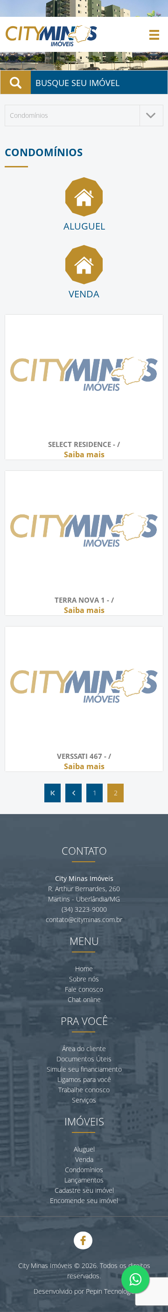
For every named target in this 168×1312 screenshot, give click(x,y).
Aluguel (84, 1149)
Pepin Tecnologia (110, 1291)
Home (84, 968)
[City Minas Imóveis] (51, 47)
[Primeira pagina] (52, 793)
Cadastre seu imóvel (84, 1190)
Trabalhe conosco (84, 1089)
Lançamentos (84, 1179)
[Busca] (15, 82)
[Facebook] (83, 1240)
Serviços (84, 1100)
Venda (84, 1159)
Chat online (84, 999)
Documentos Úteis (84, 1058)
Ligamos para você (84, 1079)
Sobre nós (84, 978)
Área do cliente (84, 1048)
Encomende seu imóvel (84, 1200)
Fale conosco (84, 989)
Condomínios (84, 1169)
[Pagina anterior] (73, 793)
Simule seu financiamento (84, 1069)
